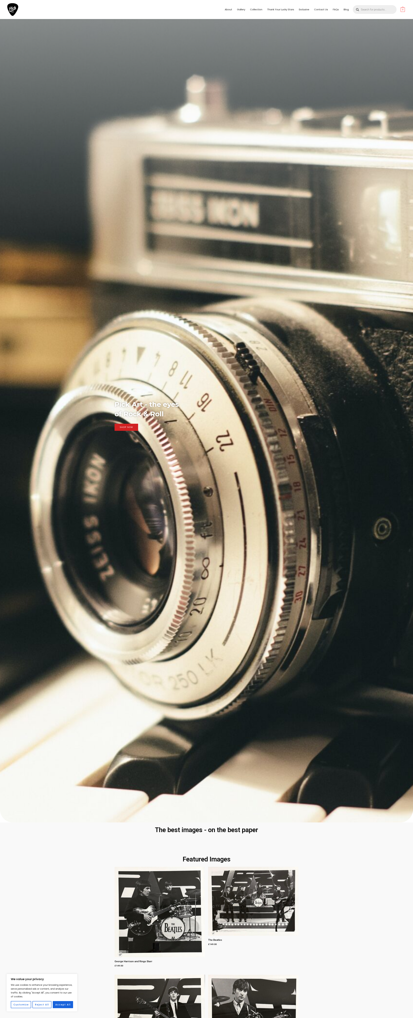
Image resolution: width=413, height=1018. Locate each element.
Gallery (241, 9)
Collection (256, 9)
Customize (21, 1004)
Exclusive (304, 9)
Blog (346, 9)
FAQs (336, 9)
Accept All (63, 1004)
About (228, 9)
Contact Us (321, 9)
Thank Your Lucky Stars (280, 9)
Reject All (42, 1004)
